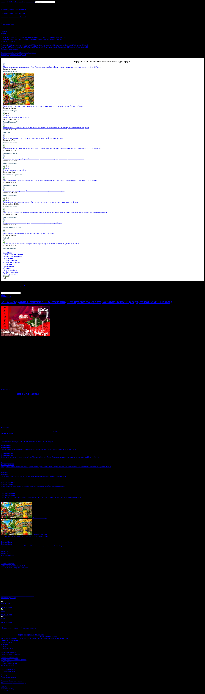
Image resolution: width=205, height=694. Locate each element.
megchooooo (5, 603)
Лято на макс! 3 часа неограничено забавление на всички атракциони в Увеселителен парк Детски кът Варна (43, 106)
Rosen (3, 618)
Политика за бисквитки (9, 658)
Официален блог (7, 648)
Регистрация (5, 24)
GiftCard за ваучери (8, 669)
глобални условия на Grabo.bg (27, 385)
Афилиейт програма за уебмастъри (13, 683)
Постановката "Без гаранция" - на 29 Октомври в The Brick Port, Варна (29, 233)
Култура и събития (7, 665)
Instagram (11, 564)
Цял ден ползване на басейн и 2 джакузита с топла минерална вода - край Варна (32, 223)
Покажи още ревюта (8, 624)
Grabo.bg (6, 690)
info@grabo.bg (29, 635)
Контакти (4, 644)
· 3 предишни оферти (20, 567)
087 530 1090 (39, 635)
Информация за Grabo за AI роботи (13, 660)
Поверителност (6, 656)
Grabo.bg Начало (7, 642)
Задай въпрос (6, 389)
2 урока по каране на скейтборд (14, 170)
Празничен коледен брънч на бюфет (16, 117)
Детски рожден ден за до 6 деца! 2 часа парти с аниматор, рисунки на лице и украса (33, 191)
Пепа (3, 611)
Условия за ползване (8, 652)
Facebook (4, 564)
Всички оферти (6, 662)
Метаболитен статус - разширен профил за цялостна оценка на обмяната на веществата (32, 486)
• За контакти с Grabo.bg (28, 628)
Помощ (3, 646)
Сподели (55, 431)
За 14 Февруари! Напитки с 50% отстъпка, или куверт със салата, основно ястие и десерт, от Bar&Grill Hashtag (86, 302)
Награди (4, 687)
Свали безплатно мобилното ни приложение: (17, 596)
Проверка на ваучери (8, 677)
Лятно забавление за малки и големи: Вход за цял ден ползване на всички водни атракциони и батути (40, 202)
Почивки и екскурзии (9, 663)
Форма (20, 635)
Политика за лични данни (10, 654)
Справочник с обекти (9, 671)
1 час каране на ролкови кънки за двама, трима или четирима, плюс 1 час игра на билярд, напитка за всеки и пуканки (46, 128)
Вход (12, 24)
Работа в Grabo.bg (7, 689)
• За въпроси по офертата (10, 628)
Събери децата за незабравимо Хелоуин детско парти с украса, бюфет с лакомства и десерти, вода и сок (41, 243)
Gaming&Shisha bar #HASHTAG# (13, 566)
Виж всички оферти (8, 555)
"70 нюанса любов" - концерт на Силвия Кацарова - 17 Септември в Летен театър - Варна (34, 476)
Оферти (5, 2)
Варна (3, 295)
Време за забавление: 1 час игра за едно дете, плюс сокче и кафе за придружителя (33, 138)
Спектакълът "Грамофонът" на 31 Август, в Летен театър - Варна (24, 536)
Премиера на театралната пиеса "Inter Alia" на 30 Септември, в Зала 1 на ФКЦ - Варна (32, 546)
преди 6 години (6, 607)
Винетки (4, 675)
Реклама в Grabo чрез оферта (11, 681)
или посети (8, 598)
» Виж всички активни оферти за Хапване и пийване (20, 286)
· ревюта (7, 567)
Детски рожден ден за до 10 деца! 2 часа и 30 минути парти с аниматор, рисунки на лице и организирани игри (43, 159)
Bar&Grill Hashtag (28, 393)
